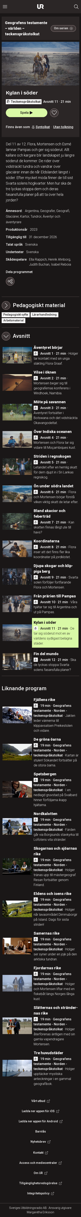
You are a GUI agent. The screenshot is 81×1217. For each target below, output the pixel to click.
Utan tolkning (63, 127)
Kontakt (38, 1152)
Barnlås (40, 1131)
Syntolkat (43, 127)
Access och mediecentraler (38, 1162)
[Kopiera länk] (10, 281)
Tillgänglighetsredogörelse (38, 1183)
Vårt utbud (38, 1101)
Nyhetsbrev (38, 1141)
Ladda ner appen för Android (38, 1121)
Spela (24, 113)
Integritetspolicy (38, 1193)
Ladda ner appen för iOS (38, 1111)
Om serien (61, 28)
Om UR (38, 1173)
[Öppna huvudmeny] (4, 6)
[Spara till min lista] (54, 112)
